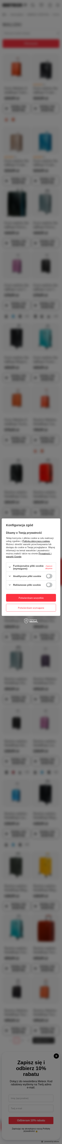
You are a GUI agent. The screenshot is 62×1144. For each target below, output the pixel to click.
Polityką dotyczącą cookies (36, 541)
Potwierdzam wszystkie (31, 597)
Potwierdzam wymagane (31, 607)
